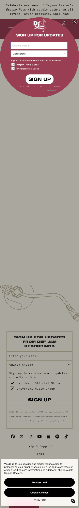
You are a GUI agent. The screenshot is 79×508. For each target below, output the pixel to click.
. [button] (39, 79)
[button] (74, 21)
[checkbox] (39, 64)
